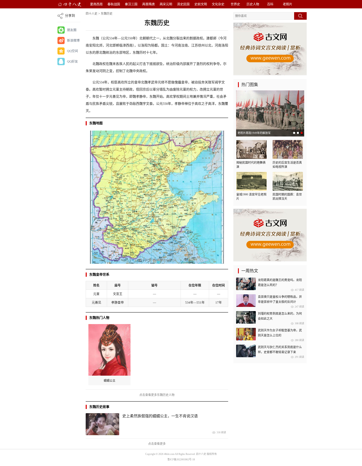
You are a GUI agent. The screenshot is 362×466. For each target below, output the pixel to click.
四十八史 (91, 13)
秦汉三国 (131, 4)
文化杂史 (218, 4)
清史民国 (183, 4)
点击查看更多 (157, 443)
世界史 (235, 4)
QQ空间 (72, 51)
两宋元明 (166, 4)
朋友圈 (71, 30)
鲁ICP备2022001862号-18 (181, 459)
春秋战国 (113, 4)
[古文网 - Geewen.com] (270, 74)
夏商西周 (96, 4)
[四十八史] (69, 4)
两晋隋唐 (148, 4)
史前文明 (200, 4)
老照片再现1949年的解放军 (254, 132)
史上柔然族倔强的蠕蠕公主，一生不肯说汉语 (160, 416)
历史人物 (253, 4)
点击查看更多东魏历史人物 (157, 394)
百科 (270, 4)
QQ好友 (72, 61)
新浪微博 (73, 40)
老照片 (287, 4)
